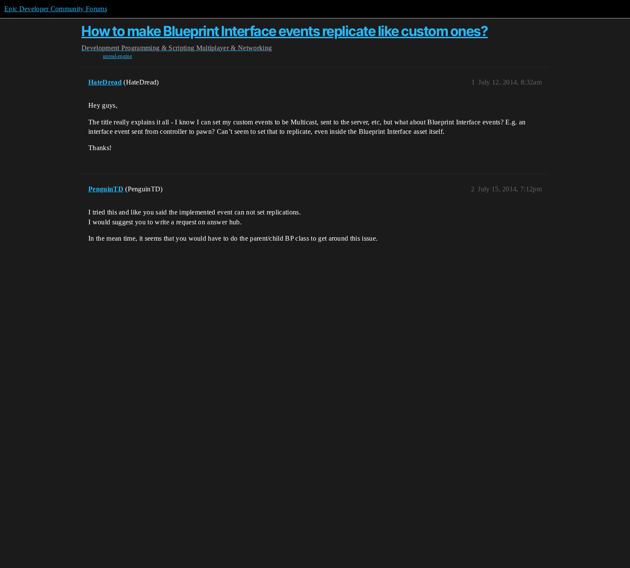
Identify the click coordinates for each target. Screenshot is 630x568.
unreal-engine (117, 56)
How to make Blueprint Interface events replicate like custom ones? (284, 31)
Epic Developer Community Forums (55, 8)
